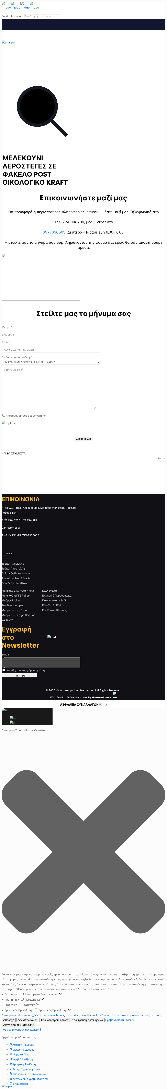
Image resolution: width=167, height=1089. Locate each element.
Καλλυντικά (49, 591)
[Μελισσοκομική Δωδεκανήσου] (20, 8)
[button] (83, 852)
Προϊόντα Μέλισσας (54, 610)
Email (5, 654)
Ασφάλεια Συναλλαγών (16, 578)
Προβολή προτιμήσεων (54, 1020)
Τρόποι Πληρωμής (13, 564)
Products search (12, 16)
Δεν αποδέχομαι (27, 1020)
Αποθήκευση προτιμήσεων (87, 1020)
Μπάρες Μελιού (12, 600)
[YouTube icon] (13, 553)
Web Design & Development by (81, 697)
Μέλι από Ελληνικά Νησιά (18, 591)
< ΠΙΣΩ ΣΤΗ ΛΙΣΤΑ (14, 453)
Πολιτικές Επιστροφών (16, 573)
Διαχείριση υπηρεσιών (42, 1015)
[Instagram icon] (15, 553)
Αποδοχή (8, 1020)
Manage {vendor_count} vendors (78, 1015)
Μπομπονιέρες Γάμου (15, 610)
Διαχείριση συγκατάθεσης (18, 1024)
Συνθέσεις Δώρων (13, 605)
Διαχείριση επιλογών (14, 1015)
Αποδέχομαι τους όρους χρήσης (26, 670)
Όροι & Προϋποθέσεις (15, 583)
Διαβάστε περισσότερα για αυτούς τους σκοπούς (132, 1015)
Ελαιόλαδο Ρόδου (53, 605)
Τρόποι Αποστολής (13, 569)
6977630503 (54, 232)
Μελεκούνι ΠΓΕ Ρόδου (16, 596)
